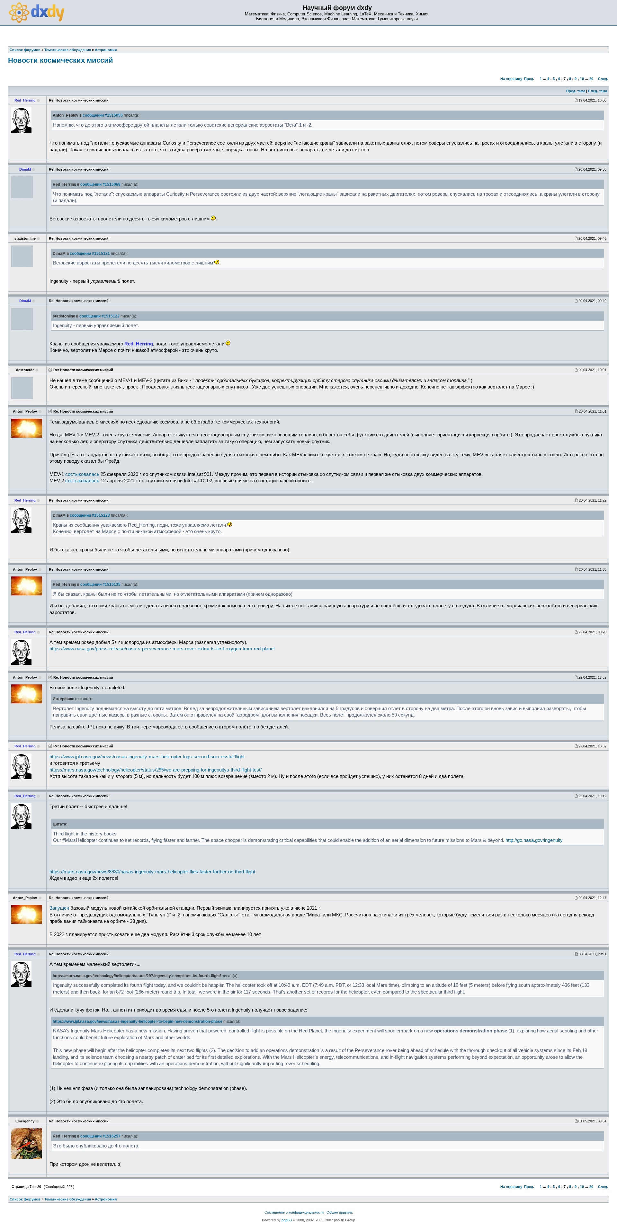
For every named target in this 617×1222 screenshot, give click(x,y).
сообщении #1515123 (90, 515)
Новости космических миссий (60, 60)
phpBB (287, 1220)
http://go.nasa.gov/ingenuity (534, 840)
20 (591, 79)
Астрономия (106, 1199)
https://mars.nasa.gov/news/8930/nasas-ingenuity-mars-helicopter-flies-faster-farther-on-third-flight (152, 871)
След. (603, 79)
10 (582, 79)
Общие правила (339, 1212)
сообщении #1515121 (90, 253)
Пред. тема (575, 91)
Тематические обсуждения (67, 1199)
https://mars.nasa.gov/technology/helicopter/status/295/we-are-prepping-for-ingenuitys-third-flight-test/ (155, 769)
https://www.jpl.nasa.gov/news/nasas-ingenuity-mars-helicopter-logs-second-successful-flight (147, 756)
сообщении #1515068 (100, 184)
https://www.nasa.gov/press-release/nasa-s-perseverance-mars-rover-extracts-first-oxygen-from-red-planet (162, 648)
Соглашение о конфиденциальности (294, 1212)
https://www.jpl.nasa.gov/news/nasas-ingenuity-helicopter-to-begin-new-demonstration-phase (137, 1021)
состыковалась (82, 474)
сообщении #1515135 (100, 584)
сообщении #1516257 (100, 1136)
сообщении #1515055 (103, 115)
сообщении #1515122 (99, 316)
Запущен (59, 908)
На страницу (511, 79)
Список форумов (25, 1199)
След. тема (597, 91)
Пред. (529, 79)
